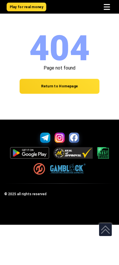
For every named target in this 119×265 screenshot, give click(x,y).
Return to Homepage (59, 86)
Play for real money (27, 7)
